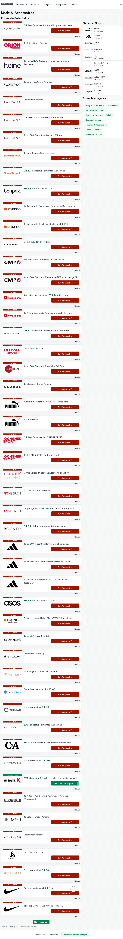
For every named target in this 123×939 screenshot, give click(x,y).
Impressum (40, 934)
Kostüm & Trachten (94, 115)
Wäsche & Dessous (94, 134)
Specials (74, 4)
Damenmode (112, 105)
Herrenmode (91, 110)
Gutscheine (19, 4)
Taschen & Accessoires (96, 124)
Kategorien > (15, 926)
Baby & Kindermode (95, 105)
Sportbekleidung (93, 120)
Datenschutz (54, 934)
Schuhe (109, 115)
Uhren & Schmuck (93, 129)
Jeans (102, 110)
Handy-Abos (61, 4)
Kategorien (47, 4)
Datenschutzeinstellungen (75, 934)
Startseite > (5, 926)
